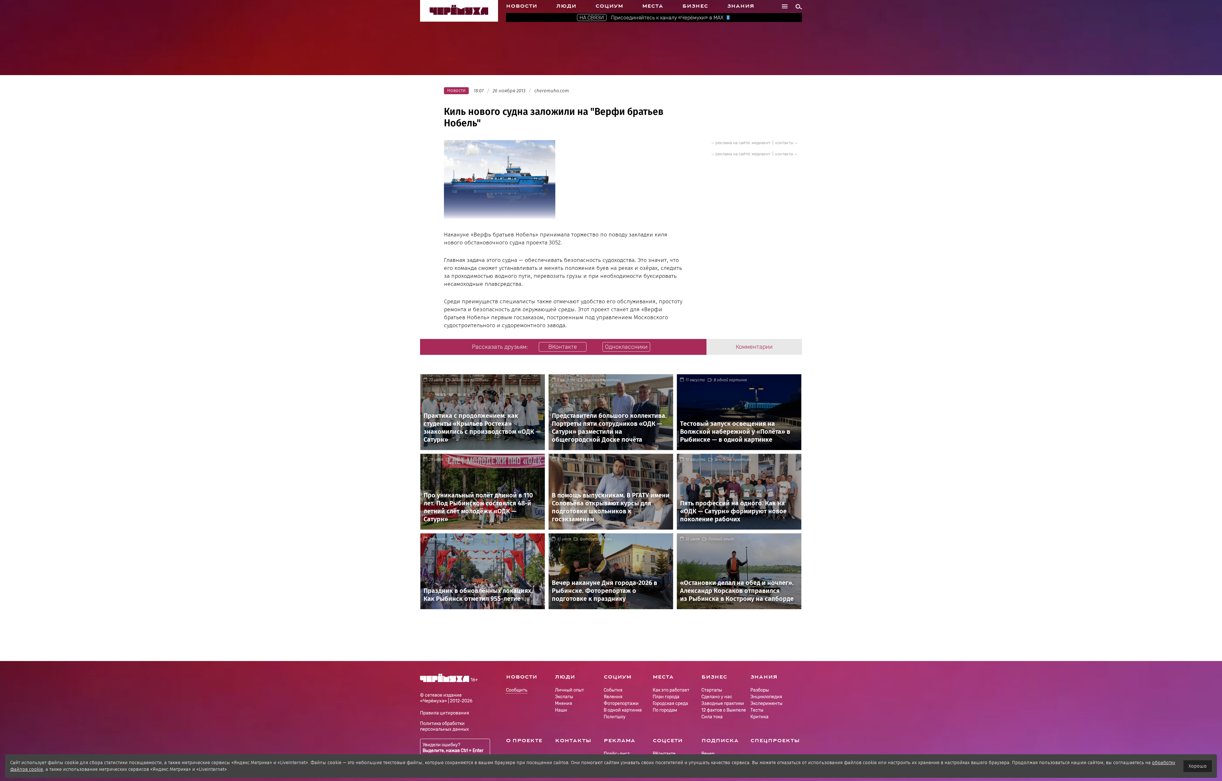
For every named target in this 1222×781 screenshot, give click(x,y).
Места (652, 6)
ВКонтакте (664, 753)
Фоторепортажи (596, 539)
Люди (566, 6)
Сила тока (712, 717)
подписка (720, 740)
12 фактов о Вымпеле (723, 710)
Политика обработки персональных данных (444, 726)
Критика (759, 717)
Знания (740, 6)
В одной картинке (730, 380)
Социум (609, 6)
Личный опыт (721, 539)
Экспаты (564, 697)
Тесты (756, 710)
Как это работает (671, 690)
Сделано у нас (716, 697)
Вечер (707, 753)
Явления (613, 697)
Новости (521, 6)
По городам (665, 710)
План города (666, 697)
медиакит (761, 142)
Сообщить (516, 690)
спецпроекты (775, 740)
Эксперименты (766, 703)
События (464, 539)
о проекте (524, 740)
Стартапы (711, 690)
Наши (561, 710)
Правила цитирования (444, 713)
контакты (784, 142)
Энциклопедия (766, 697)
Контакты (573, 740)
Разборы (592, 459)
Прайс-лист (617, 753)
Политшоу (615, 717)
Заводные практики (470, 380)
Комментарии (754, 346)
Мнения (563, 703)
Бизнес (695, 6)
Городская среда (670, 703)
